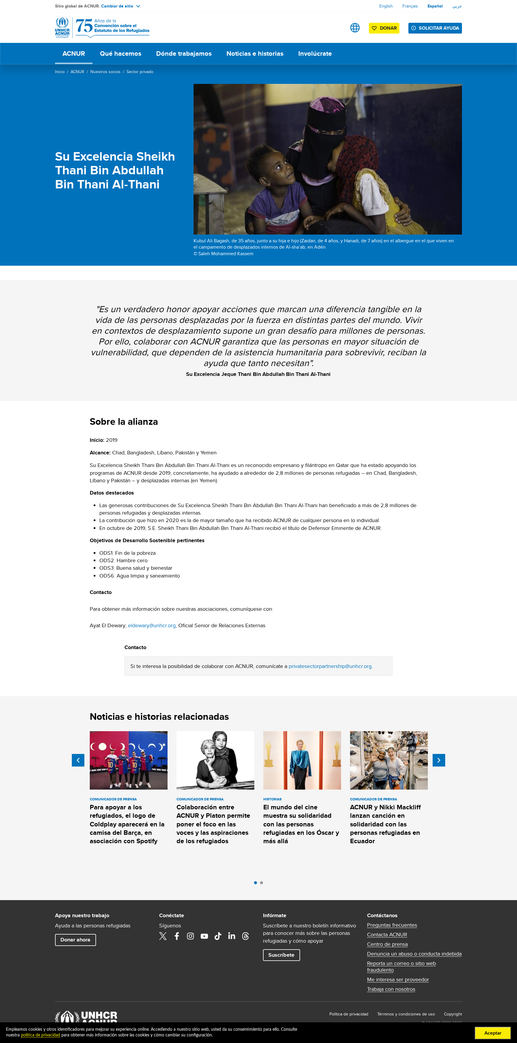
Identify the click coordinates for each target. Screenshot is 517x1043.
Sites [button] (355, 28)
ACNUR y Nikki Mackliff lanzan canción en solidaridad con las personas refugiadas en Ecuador (385, 824)
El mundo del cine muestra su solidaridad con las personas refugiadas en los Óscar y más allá (301, 824)
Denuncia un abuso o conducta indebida (414, 953)
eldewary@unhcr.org (152, 625)
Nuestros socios (105, 72)
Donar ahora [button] (75, 940)
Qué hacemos (120, 53)
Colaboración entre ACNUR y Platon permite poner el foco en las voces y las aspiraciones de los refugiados (213, 824)
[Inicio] (97, 27)
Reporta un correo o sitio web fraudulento (401, 966)
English (386, 6)
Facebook (177, 936)
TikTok (218, 936)
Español (435, 6)
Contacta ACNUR (387, 934)
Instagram (190, 936)
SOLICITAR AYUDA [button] (439, 28)
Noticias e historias (254, 53)
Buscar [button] (336, 28)
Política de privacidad (348, 1014)
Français (410, 6)
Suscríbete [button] (281, 955)
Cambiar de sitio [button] (117, 6)
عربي (457, 6)
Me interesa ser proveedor (398, 979)
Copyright (453, 1014)
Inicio (60, 72)
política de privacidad (40, 1035)
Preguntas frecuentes (392, 925)
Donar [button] (388, 28)
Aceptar (492, 1033)
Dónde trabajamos (184, 53)
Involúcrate (315, 53)
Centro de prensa (387, 944)
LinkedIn (232, 936)
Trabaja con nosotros (391, 989)
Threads (246, 936)
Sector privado (140, 72)
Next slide (439, 760)
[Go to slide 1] (257, 884)
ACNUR (74, 53)
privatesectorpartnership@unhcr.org (330, 666)
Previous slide (78, 760)
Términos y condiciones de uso (406, 1014)
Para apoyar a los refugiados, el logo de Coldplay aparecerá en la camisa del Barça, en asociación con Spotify (127, 824)
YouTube (204, 936)
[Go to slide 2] (263, 884)
